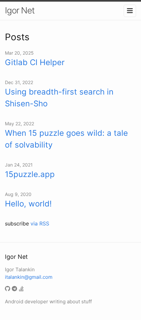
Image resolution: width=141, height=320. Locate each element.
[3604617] (22, 289)
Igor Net (19, 10)
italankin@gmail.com (28, 277)
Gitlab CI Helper (35, 62)
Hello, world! (28, 203)
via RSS (39, 223)
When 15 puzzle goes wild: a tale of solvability (66, 139)
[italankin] (8, 289)
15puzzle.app (30, 174)
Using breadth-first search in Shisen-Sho (59, 97)
